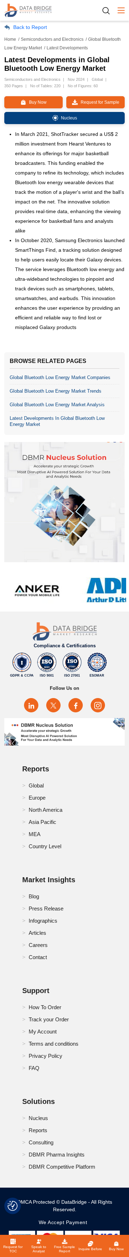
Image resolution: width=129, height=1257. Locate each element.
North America (45, 810)
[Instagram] (98, 705)
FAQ (34, 1068)
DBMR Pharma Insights (57, 1155)
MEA (34, 834)
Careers (38, 945)
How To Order (45, 1007)
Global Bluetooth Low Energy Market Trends (55, 391)
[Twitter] (53, 705)
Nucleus (38, 1118)
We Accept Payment (65, 1222)
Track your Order (49, 1019)
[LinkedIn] (31, 705)
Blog (34, 896)
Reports (38, 1130)
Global (36, 785)
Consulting (41, 1142)
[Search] (109, 10)
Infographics (43, 921)
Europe (37, 798)
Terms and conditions (53, 1044)
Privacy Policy (45, 1056)
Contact (38, 957)
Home (10, 39)
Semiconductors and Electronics (52, 39)
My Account (43, 1031)
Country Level (45, 846)
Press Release (46, 908)
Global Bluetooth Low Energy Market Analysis (57, 404)
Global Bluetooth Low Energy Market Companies (60, 377)
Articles (37, 933)
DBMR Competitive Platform (62, 1167)
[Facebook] (75, 705)
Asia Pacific (42, 822)
